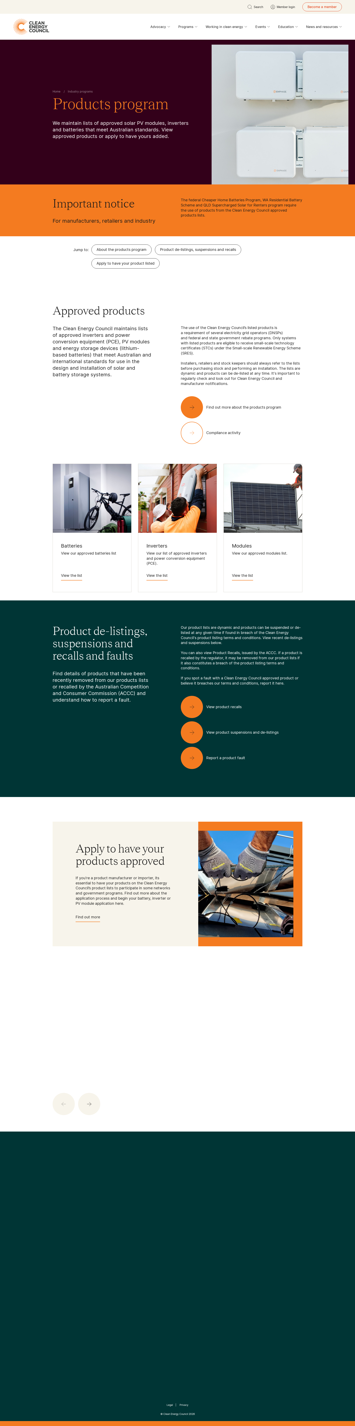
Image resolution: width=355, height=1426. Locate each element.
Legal (170, 1404)
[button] (89, 1104)
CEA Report (103, 1234)
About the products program (121, 249)
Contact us (61, 1239)
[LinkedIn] (172, 1203)
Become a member (322, 7)
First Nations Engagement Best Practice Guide (108, 1274)
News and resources (322, 27)
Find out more (88, 917)
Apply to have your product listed (125, 263)
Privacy (184, 1404)
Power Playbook (107, 1244)
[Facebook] (159, 1203)
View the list (71, 575)
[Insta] (165, 1203)
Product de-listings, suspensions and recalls (198, 249)
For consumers (147, 1254)
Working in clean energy (224, 27)
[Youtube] (186, 1203)
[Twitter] (179, 1202)
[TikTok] (194, 1203)
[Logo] (177, 1181)
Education (286, 27)
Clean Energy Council (175, 1414)
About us (60, 1249)
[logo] (31, 27)
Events (260, 27)
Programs (185, 27)
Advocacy (158, 27)
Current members (66, 1259)
